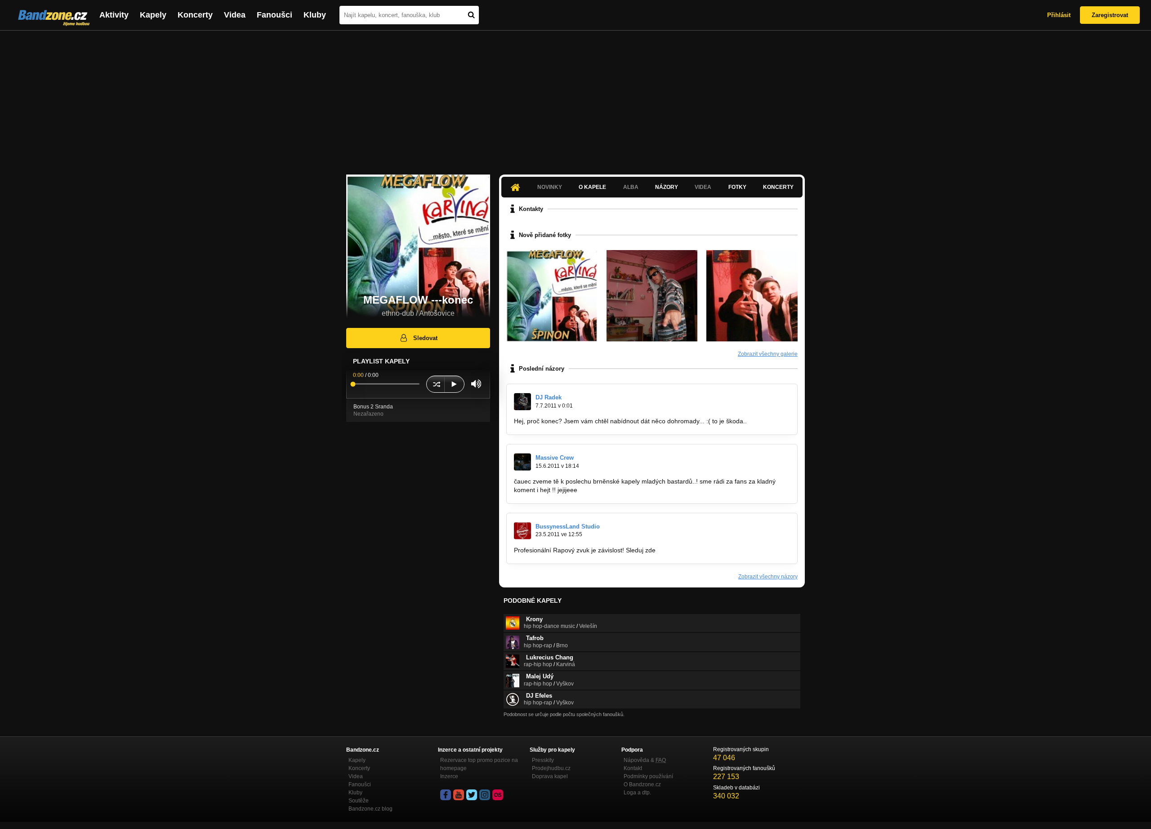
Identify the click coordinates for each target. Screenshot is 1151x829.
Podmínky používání (648, 776)
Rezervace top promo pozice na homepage (479, 764)
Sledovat (425, 338)
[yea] (752, 295)
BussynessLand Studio (567, 526)
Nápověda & (645, 760)
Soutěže (358, 801)
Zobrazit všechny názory (768, 577)
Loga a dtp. (637, 792)
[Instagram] (484, 794)
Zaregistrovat (1110, 15)
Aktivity (114, 14)
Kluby (314, 14)
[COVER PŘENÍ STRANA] (552, 295)
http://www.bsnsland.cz (689, 550)
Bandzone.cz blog (370, 809)
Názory (666, 187)
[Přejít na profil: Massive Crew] (522, 462)
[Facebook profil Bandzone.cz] (445, 794)
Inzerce (449, 776)
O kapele (592, 187)
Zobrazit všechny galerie (768, 354)
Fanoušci (274, 14)
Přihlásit (1059, 15)
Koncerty (195, 14)
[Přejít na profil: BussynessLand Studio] (522, 530)
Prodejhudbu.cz (551, 768)
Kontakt (633, 768)
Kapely (153, 14)
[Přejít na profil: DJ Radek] (522, 401)
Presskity (543, 760)
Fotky (737, 187)
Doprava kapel (550, 776)
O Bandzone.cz (642, 784)
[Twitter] (471, 794)
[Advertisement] (575, 98)
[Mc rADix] (652, 295)
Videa (234, 14)
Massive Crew (554, 457)
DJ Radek (548, 397)
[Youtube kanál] (458, 794)
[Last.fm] (497, 794)
